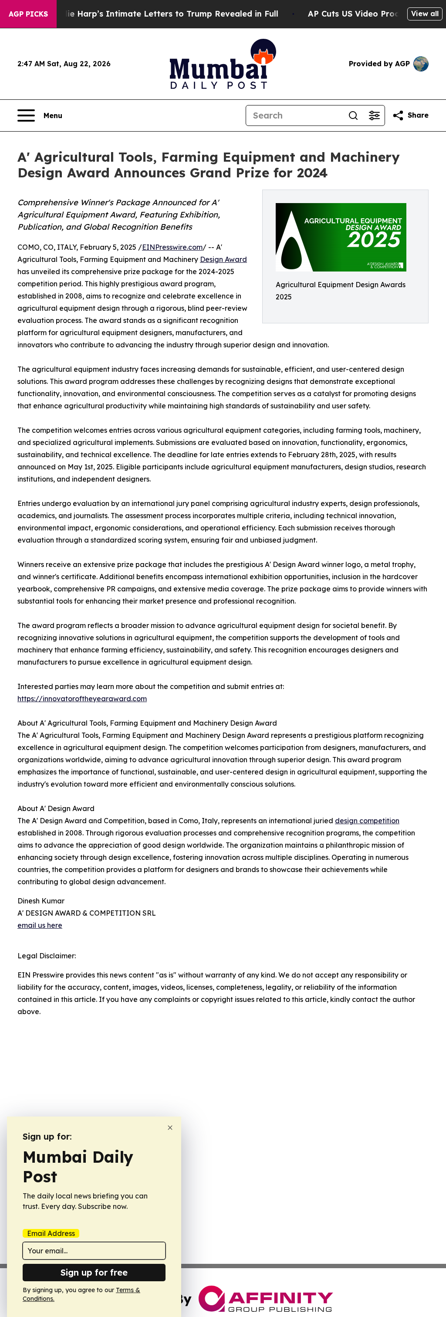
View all (425, 13)
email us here (39, 925)
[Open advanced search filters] (374, 115)
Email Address (51, 1233)
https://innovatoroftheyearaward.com (82, 698)
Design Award (223, 259)
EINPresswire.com (172, 247)
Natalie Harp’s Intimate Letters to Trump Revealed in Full (161, 14)
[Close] (170, 1128)
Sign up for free (94, 1272)
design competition (367, 820)
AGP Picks (28, 14)
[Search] (353, 115)
